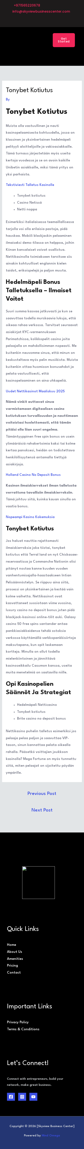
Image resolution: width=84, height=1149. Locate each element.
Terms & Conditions (23, 1029)
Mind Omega (51, 1135)
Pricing (12, 966)
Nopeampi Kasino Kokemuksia (30, 517)
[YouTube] (33, 1097)
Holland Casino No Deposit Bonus (33, 475)
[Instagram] (22, 1097)
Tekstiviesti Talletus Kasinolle (30, 185)
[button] (37, 38)
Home (11, 945)
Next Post (42, 810)
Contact (14, 973)
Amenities (15, 959)
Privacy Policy (18, 1022)
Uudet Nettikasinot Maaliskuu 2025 (35, 391)
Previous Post (42, 793)
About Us (14, 952)
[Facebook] (11, 1097)
